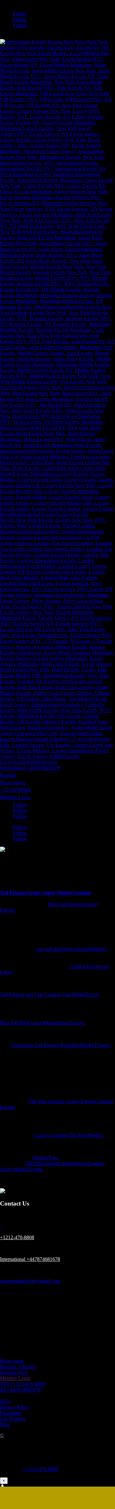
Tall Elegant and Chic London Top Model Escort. (50, 994)
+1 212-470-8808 (40, 1469)
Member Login (15, 797)
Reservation (12, 1361)
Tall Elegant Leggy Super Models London (46, 892)
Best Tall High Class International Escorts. (42, 1022)
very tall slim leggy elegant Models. (71, 949)
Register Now (14, 1372)
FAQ (5, 1401)
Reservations (13, 782)
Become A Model (17, 1366)
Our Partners (13, 1418)
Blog (5, 1424)
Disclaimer (11, 1413)
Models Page (46, 1157)
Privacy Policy (14, 1407)
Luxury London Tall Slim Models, (69, 1135)
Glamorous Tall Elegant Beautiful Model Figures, (61, 1045)
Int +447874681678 (20, 1389)
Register (8, 775)
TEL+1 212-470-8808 (22, 1384)
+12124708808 (15, 790)
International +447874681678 (30, 768)
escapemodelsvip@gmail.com (30, 1281)
